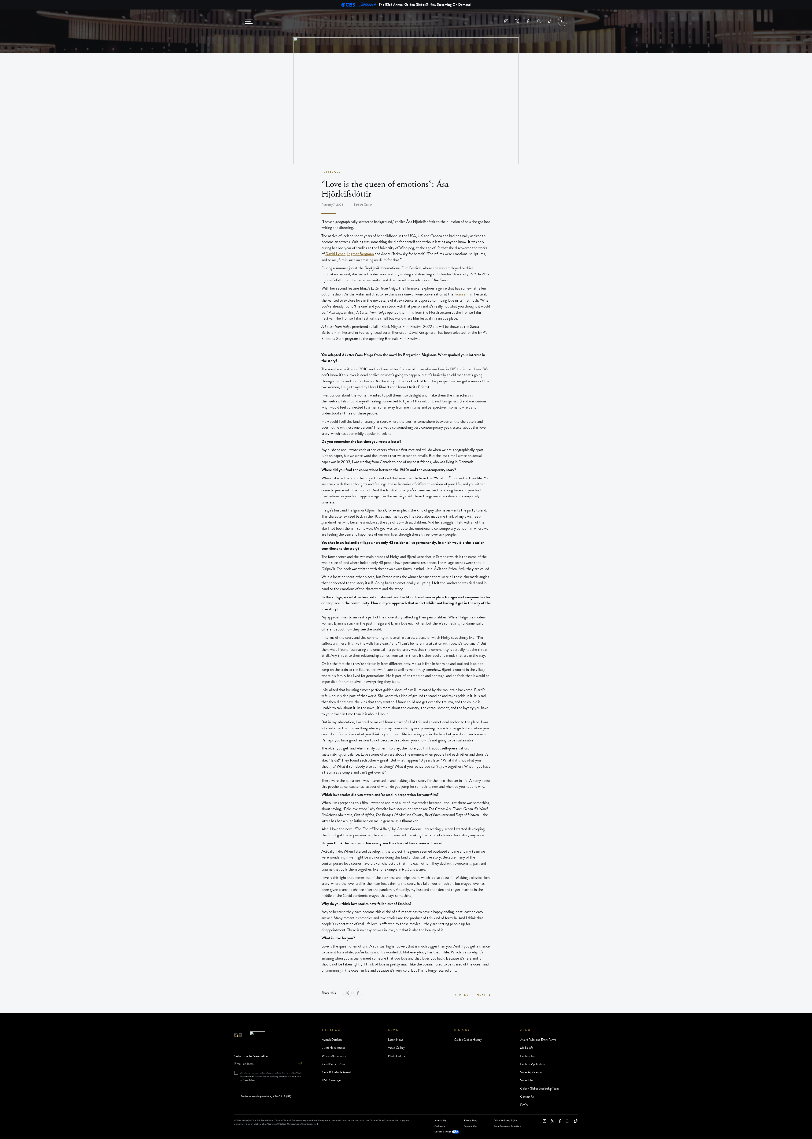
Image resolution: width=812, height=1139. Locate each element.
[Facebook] (528, 21)
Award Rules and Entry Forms (538, 1039)
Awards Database (332, 1039)
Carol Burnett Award (334, 1064)
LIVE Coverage (331, 1080)
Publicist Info (528, 1056)
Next (481, 995)
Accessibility (440, 1120)
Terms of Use (470, 1126)
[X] (517, 21)
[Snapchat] (538, 21)
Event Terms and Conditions (507, 1126)
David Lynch (335, 254)
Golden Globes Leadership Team (539, 1088)
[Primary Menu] (249, 21)
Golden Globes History (468, 1039)
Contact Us (527, 1096)
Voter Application (531, 1072)
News (393, 1030)
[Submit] (300, 1063)
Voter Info (526, 1080)
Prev (464, 995)
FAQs (524, 1104)
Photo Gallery (396, 1056)
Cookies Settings (443, 1132)
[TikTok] (549, 21)
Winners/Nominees (334, 1056)
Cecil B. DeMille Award (336, 1072)
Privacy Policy (248, 1080)
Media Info (526, 1047)
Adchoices (440, 1126)
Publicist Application (532, 1064)
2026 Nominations (333, 1047)
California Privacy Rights (505, 1120)
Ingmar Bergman (360, 254)
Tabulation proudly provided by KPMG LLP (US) (266, 1097)
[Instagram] (506, 21)
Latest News (395, 1039)
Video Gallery (396, 1047)
